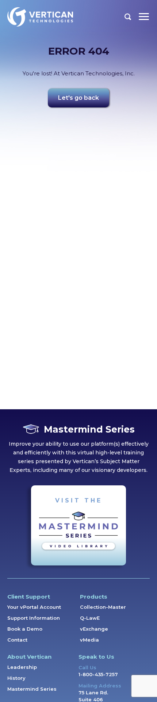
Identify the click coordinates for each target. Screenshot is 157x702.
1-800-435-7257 (98, 674)
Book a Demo (24, 629)
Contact (17, 640)
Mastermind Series (32, 689)
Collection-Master (103, 607)
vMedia (89, 640)
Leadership (22, 667)
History (16, 678)
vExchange (94, 629)
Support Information (33, 618)
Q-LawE (90, 618)
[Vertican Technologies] (40, 17)
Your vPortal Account (34, 607)
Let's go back (78, 97)
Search (127, 16)
